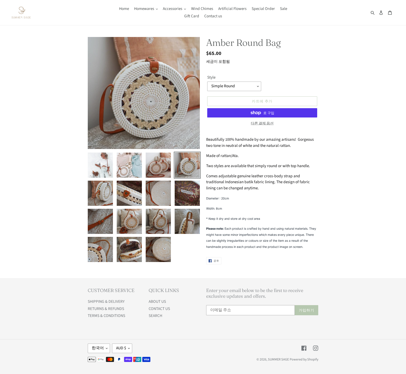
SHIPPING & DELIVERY (106, 301)
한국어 (98, 348)
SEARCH (155, 316)
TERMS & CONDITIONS (106, 316)
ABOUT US (157, 301)
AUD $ (121, 348)
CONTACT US (159, 309)
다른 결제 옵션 (262, 123)
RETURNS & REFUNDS (106, 309)
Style (211, 77)
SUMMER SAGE (278, 359)
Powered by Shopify (304, 359)
